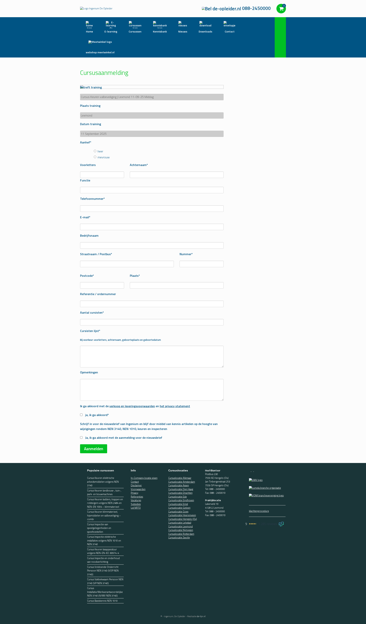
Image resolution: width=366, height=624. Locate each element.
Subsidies (136, 504)
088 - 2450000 (217, 489)
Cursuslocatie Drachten (180, 493)
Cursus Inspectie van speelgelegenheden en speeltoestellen (99, 528)
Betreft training (91, 87)
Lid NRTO (136, 508)
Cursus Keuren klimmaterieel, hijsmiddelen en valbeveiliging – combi (104, 515)
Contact (135, 482)
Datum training (90, 124)
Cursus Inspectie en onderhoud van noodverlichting (103, 560)
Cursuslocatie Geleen (179, 508)
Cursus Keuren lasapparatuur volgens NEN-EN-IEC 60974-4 (103, 551)
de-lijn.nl (201, 616)
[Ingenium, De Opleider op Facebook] (250, 470)
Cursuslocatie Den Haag (180, 489)
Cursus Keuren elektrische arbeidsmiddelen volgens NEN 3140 (103, 481)
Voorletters (88, 165)
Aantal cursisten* (92, 312)
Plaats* (135, 275)
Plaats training (90, 105)
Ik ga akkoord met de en (135, 406)
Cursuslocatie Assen (178, 485)
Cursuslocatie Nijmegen (180, 530)
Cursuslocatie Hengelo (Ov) (182, 519)
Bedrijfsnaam (89, 235)
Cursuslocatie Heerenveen (182, 515)
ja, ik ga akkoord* (97, 415)
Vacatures (136, 500)
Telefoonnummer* (92, 198)
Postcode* (87, 275)
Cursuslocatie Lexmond (180, 526)
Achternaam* (139, 165)
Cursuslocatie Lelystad (179, 522)
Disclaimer (136, 485)
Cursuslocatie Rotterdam (181, 534)
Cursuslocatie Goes (178, 511)
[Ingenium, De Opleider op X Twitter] (252, 470)
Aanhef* (85, 142)
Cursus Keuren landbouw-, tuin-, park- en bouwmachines (104, 492)
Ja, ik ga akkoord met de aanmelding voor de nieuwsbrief (123, 437)
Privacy (134, 493)
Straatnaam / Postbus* (96, 254)
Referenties (137, 497)
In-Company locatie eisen (144, 478)
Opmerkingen (89, 372)
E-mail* (85, 217)
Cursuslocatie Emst (178, 504)
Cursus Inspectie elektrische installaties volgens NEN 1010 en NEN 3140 (104, 540)
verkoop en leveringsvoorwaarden (132, 406)
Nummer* (186, 254)
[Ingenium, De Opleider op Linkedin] (255, 470)
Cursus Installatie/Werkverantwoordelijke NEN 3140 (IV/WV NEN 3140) (105, 591)
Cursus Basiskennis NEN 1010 (102, 601)
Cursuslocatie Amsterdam (181, 482)
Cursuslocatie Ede (177, 497)
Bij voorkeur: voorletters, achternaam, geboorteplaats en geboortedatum (120, 340)
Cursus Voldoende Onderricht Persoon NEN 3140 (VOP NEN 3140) (103, 570)
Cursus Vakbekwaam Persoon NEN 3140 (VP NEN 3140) (105, 581)
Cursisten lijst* (90, 331)
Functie (85, 180)
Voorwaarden (138, 489)
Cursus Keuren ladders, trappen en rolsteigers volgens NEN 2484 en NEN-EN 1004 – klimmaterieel (105, 503)
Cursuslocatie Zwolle (179, 537)
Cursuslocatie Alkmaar (179, 478)
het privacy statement (175, 406)
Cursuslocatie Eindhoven (181, 500)
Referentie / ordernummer (98, 294)
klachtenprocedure (259, 511)
